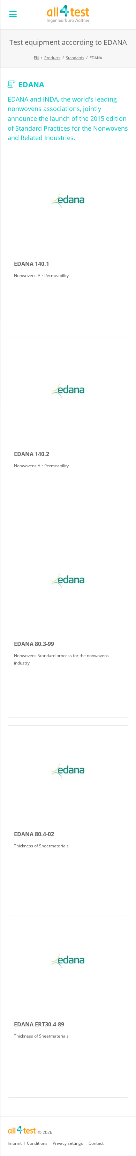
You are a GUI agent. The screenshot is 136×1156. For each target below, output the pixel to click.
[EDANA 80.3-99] (68, 580)
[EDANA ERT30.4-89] (68, 960)
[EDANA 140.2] (68, 390)
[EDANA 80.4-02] (68, 770)
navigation (13, 14)
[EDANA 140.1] (68, 200)
